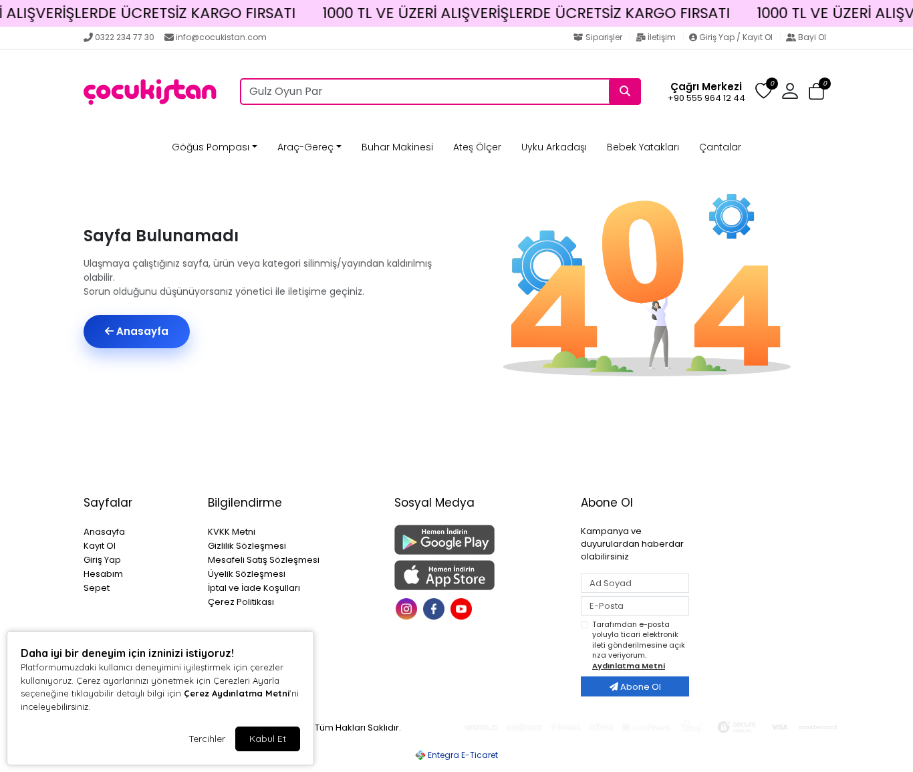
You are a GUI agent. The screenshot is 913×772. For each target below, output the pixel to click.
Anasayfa (141, 331)
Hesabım (103, 573)
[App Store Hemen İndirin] (479, 575)
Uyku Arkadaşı (554, 147)
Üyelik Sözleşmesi (246, 573)
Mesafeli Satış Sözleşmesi (263, 559)
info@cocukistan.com (221, 37)
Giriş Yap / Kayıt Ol (736, 37)
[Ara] (625, 91)
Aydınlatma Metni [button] (628, 665)
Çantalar (720, 147)
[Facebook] (435, 608)
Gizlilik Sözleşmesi (247, 545)
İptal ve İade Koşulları (254, 588)
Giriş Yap (102, 559)
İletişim (662, 37)
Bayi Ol (811, 37)
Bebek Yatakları (643, 147)
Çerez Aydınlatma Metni (236, 693)
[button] (816, 92)
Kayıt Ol (100, 545)
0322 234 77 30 (124, 37)
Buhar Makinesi (397, 147)
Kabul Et (267, 739)
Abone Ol (639, 686)
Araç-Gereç (305, 147)
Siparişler (603, 37)
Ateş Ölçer (477, 147)
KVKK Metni (231, 531)
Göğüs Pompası (210, 147)
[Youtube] (463, 608)
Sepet (97, 588)
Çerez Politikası (241, 602)
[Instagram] (408, 608)
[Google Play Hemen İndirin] (479, 540)
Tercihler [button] (206, 739)
